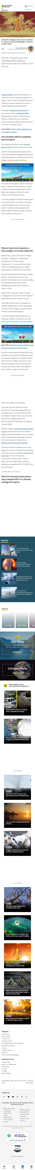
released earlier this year (18, 110)
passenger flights (23, 113)
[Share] (2, 49)
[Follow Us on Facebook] (4, 1097)
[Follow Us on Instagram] (8, 1097)
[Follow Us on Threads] (22, 1097)
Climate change (7, 95)
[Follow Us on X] (26, 1097)
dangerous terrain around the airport (14, 443)
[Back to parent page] (5, 8)
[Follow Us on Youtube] (13, 1097)
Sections (28, 10)
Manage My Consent (8, 1045)
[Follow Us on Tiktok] (17, 1097)
